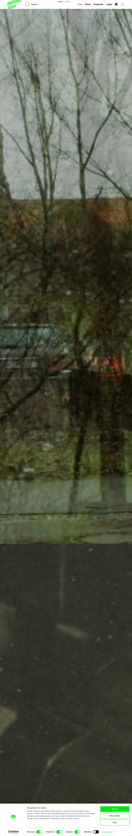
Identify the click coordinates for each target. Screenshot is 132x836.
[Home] (14, 4)
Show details (107, 832)
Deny (115, 822)
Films (88, 4)
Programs (98, 4)
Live (80, 4)
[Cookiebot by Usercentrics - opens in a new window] (13, 832)
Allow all (115, 809)
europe (67, 1)
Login (109, 4)
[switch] (59, 832)
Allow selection (114, 816)
